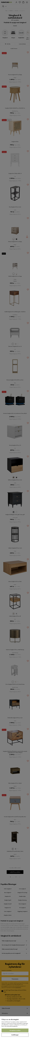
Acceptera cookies (15, 1030)
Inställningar (15, 1035)
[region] (15, 1027)
